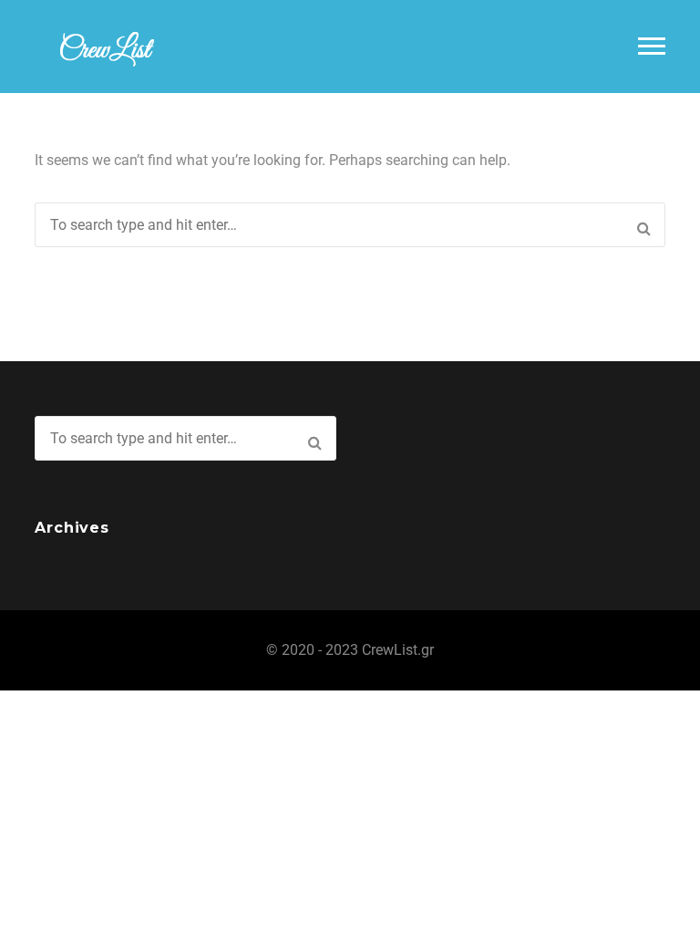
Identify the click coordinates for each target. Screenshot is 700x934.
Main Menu (651, 46)
